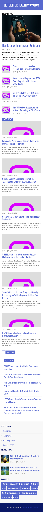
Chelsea (33, 483)
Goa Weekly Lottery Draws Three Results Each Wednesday (21, 218)
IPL (3, 488)
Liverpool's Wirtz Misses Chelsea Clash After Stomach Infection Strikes (20, 142)
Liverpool (25, 488)
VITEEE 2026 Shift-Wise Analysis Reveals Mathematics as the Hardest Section (19, 256)
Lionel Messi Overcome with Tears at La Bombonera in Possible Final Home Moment (22, 376)
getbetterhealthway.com (21, 5)
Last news (7, 119)
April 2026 (7, 431)
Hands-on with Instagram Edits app (21, 45)
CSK (14, 497)
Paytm (33, 488)
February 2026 (9, 441)
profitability (6, 497)
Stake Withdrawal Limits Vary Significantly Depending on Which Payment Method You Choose (20, 295)
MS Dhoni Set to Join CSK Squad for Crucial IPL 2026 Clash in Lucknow (26, 95)
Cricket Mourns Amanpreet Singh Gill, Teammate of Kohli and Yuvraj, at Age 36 (19, 180)
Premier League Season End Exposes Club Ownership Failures (26, 67)
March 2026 (7, 436)
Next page (10, 352)
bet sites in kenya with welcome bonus (15, 483)
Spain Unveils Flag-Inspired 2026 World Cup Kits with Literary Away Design (26, 81)
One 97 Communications (10, 492)
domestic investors (28, 492)
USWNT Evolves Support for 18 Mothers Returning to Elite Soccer (27, 109)
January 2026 (8, 445)
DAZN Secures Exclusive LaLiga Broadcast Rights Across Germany (19, 334)
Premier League (12, 488)
